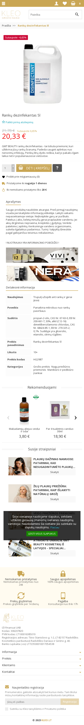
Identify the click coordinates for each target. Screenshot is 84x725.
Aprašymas (13, 201)
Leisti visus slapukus (42, 533)
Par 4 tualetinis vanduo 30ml (59, 430)
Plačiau (54, 527)
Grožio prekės (42, 366)
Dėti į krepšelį (37, 168)
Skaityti (54, 472)
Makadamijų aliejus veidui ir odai (24, 430)
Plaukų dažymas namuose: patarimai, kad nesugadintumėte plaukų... (54, 463)
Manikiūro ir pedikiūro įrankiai (53, 371)
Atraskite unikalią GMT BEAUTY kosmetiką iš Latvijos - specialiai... (51, 544)
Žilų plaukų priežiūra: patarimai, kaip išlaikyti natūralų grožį (51, 490)
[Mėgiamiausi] (65, 3)
